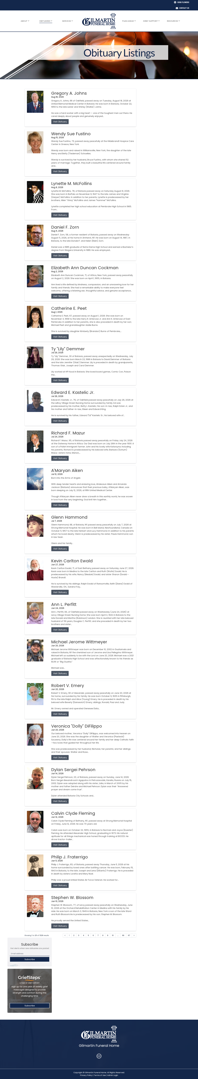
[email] (99, 1056)
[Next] (134, 935)
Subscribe (30, 959)
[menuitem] (25, 21)
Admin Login (112, 1075)
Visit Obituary (60, 121)
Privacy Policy (86, 1075)
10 (113, 935)
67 (129, 935)
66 (123, 935)
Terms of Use (100, 1075)
